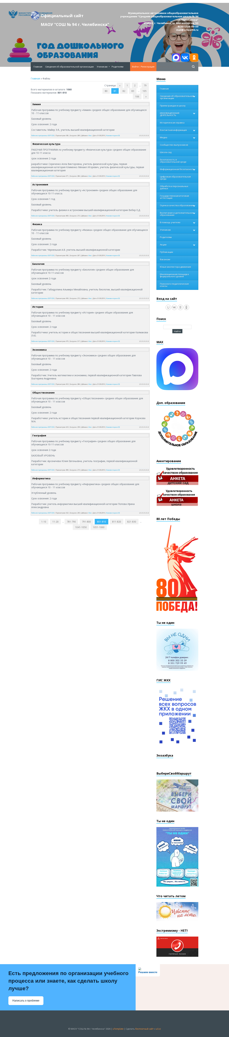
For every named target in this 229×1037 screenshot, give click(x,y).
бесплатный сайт (144, 1028)
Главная (35, 78)
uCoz (158, 1028)
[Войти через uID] (168, 307)
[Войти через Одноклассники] (186, 307)
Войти (135, 66)
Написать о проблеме (25, 1000)
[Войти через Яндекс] (180, 307)
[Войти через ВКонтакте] (174, 307)
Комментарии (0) (113, 135)
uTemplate (118, 1028)
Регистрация (147, 66)
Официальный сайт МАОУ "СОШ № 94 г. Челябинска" (75, 16)
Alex (90, 135)
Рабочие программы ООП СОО (42, 135)
